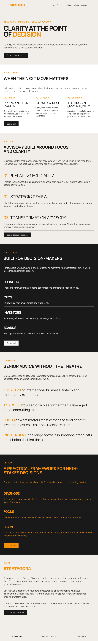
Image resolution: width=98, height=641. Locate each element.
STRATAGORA (17, 636)
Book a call (11, 124)
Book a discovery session (17, 235)
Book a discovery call (15, 612)
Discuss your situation (16, 55)
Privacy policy (81, 636)
